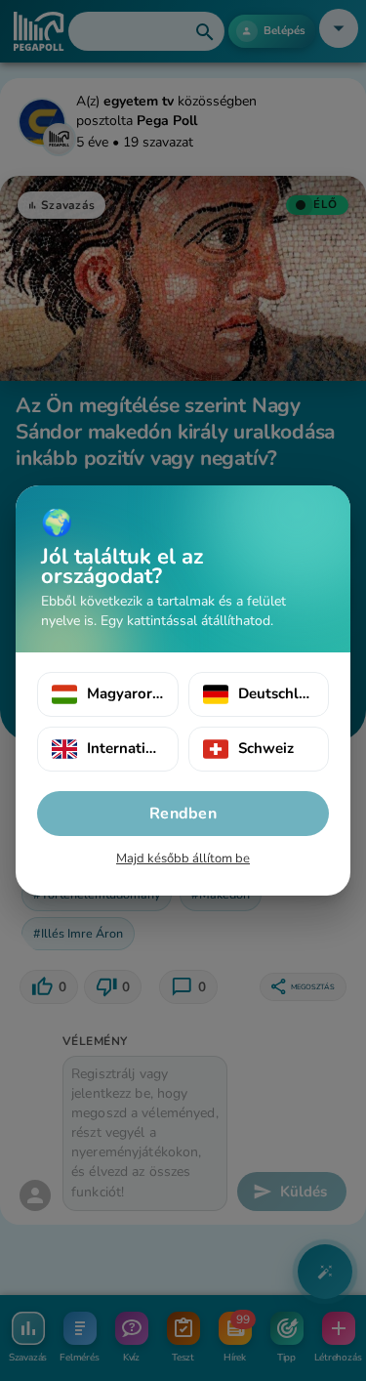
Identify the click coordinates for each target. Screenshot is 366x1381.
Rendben (183, 813)
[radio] (108, 694)
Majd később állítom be (183, 858)
